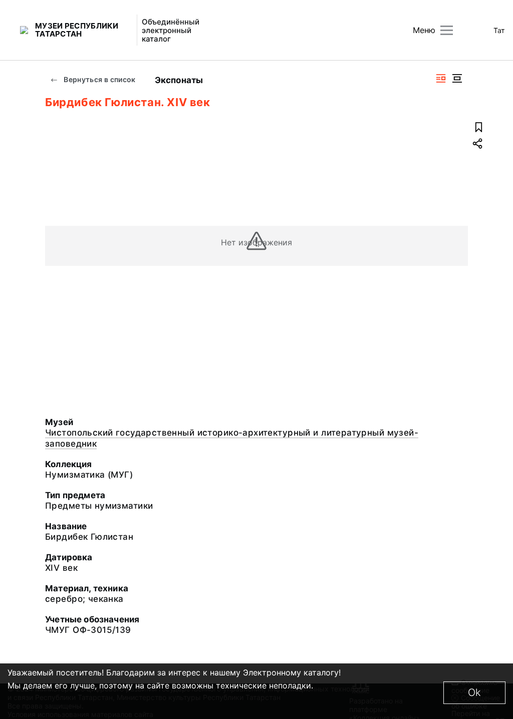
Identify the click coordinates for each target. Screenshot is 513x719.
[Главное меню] (446, 30)
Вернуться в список (99, 79)
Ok (474, 692)
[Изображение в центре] (457, 78)
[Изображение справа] (441, 78)
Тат (498, 30)
